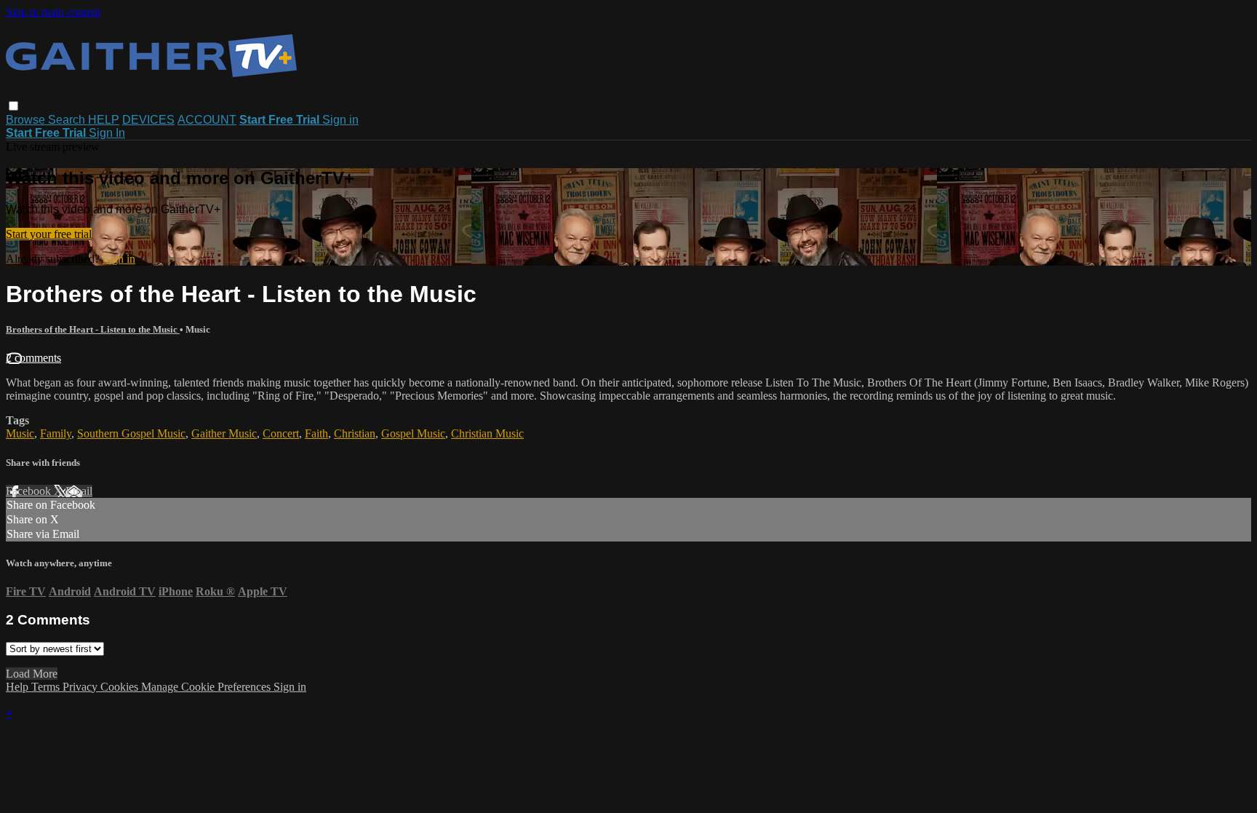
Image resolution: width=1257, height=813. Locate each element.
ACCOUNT (206, 120)
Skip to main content (53, 12)
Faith (316, 433)
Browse (27, 120)
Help (18, 687)
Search (68, 120)
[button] (13, 106)
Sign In (107, 133)
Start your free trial (49, 234)
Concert (281, 433)
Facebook (30, 491)
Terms (47, 687)
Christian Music (487, 433)
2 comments (33, 358)
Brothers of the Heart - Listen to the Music (93, 329)
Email (78, 491)
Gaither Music (224, 433)
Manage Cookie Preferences (207, 687)
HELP (103, 120)
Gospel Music (413, 433)
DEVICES (148, 120)
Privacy (81, 687)
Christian (354, 433)
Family (55, 433)
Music (20, 433)
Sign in (340, 120)
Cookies (120, 687)
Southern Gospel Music (131, 433)
